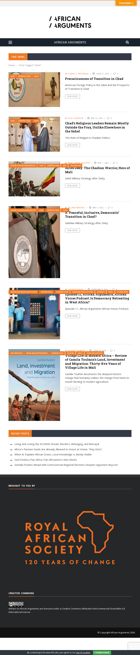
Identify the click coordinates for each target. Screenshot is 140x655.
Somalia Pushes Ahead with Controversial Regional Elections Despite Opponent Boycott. (66, 464)
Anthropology (17, 353)
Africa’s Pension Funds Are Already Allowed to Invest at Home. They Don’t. (58, 449)
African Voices (47, 292)
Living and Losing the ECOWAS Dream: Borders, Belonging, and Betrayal (57, 444)
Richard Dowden (76, 350)
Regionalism (75, 165)
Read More (72, 96)
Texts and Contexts (95, 353)
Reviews (70, 353)
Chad (13, 76)
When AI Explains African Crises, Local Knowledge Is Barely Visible (53, 454)
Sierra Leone (122, 292)
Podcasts (101, 292)
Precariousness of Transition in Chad (94, 79)
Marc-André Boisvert (79, 163)
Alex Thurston (75, 118)
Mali (65, 165)
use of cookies (83, 652)
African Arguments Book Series (24, 292)
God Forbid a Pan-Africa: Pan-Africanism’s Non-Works (46, 459)
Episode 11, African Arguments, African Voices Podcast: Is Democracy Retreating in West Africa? (97, 298)
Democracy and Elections (82, 292)
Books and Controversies (37, 353)
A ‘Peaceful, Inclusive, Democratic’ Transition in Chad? (92, 215)
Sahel (36, 76)
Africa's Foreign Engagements (23, 165)
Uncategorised (76, 289)
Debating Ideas (24, 76)
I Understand (102, 652)
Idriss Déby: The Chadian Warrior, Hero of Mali (97, 170)
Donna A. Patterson (78, 74)
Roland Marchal (76, 207)
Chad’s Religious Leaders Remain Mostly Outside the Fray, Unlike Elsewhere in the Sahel (97, 127)
